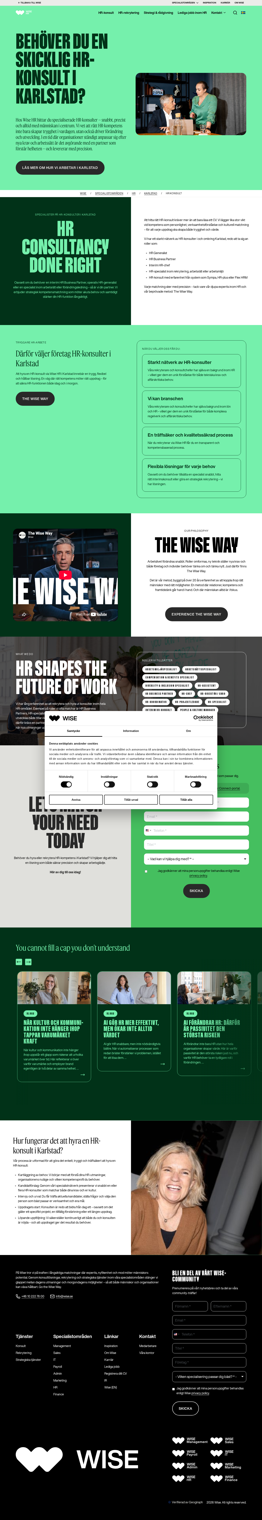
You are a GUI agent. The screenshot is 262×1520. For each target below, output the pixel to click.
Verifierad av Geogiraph (187, 1502)
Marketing (60, 1380)
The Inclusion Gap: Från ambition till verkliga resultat (212, 1029)
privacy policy (198, 875)
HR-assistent (207, 686)
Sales (56, 1352)
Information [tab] (131, 730)
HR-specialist (217, 702)
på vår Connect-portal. (225, 788)
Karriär (225, 2)
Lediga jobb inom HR (192, 12)
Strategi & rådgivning (158, 12)
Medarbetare (148, 1346)
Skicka (196, 890)
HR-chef (187, 694)
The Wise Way (35, 399)
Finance (58, 1394)
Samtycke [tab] (73, 730)
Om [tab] (188, 730)
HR (55, 1387)
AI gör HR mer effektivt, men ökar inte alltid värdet (51, 1029)
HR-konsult (106, 12)
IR (105, 1380)
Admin (57, 1373)
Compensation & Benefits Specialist (169, 678)
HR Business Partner (159, 694)
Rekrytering (23, 1352)
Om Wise (239, 2)
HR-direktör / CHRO (212, 694)
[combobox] (148, 830)
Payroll (57, 1366)
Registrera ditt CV (115, 1373)
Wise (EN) (110, 1387)
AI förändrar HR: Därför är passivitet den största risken (132, 1029)
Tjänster (24, 1336)
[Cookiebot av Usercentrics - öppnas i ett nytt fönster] (196, 718)
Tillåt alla (186, 799)
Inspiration (209, 2)
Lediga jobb (111, 1366)
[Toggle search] (235, 12)
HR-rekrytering (128, 12)
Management (62, 1346)
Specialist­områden (72, 1336)
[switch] (109, 784)
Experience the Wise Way (196, 614)
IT (54, 1359)
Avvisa (76, 799)
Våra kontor (146, 1352)
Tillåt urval (131, 799)
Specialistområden (183, 2)
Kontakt (216, 12)
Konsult (21, 1346)
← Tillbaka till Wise (29, 2)
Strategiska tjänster (28, 1359)
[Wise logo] (28, 12)
